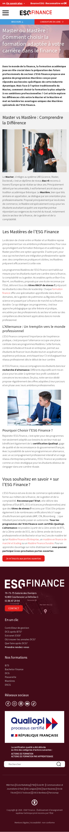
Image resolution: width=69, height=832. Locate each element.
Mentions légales (22, 822)
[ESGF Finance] (36, 12)
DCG (7, 673)
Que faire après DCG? (16, 643)
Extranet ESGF (13, 635)
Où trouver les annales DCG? (20, 639)
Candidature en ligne (50, 21)
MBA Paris (10, 785)
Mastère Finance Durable (41, 543)
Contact (13, 608)
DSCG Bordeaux (40, 792)
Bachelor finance (14, 669)
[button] (34, 802)
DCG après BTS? (13, 631)
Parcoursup (54, 792)
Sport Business (49, 788)
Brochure (16, 21)
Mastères (10, 680)
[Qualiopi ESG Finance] (34, 733)
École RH (40, 785)
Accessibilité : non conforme (42, 822)
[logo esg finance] (34, 583)
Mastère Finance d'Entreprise (24, 539)
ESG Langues (30, 788)
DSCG (8, 684)
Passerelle (10, 677)
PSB (33, 785)
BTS (7, 665)
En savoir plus (9, 3)
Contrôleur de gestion (17, 627)
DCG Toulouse (24, 792)
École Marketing (23, 785)
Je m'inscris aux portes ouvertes (23, 558)
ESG (39, 788)
